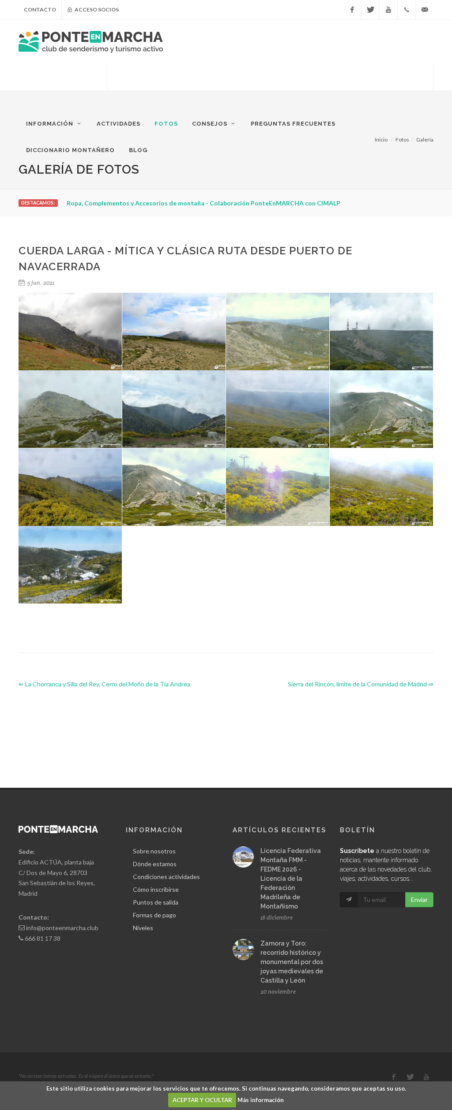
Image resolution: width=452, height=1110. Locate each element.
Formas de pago (154, 915)
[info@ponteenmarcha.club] (424, 9)
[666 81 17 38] (406, 9)
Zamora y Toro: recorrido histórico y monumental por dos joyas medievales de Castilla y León (291, 962)
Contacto (40, 9)
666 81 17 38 (42, 938)
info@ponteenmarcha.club (62, 927)
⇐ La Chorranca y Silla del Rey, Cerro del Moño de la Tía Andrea (104, 684)
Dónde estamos (155, 864)
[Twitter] (370, 9)
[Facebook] (352, 9)
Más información (260, 1099)
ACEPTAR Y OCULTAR (202, 1099)
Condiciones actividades (166, 876)
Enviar (419, 899)
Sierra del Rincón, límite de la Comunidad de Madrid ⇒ (360, 684)
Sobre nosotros (154, 851)
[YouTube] (388, 9)
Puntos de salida (155, 902)
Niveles (143, 927)
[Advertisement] (270, 86)
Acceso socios (96, 9)
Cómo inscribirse (156, 889)
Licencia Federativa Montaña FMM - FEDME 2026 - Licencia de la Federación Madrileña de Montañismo (290, 878)
